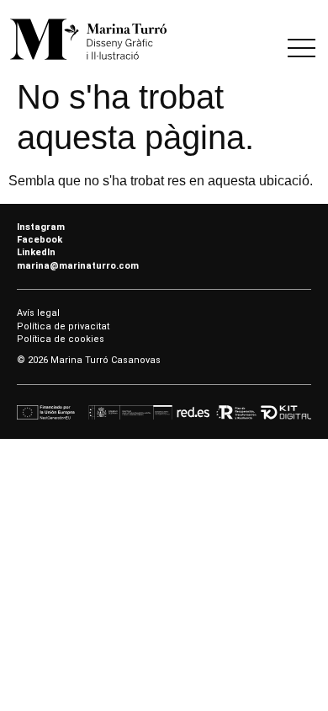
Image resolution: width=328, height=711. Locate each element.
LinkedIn (36, 252)
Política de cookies (60, 339)
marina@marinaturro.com (78, 265)
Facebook (39, 239)
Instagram (41, 227)
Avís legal (38, 312)
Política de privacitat (63, 326)
